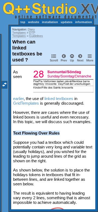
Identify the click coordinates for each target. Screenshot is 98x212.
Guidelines (36, 36)
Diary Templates (23, 31)
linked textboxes (58, 98)
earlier (18, 98)
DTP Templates (23, 34)
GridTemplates (26, 103)
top (22, 22)
